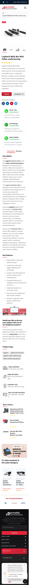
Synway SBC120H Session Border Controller (16, 433)
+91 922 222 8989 (14, 125)
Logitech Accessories (17, 353)
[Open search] (7, 2)
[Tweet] (16, 103)
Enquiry (6, 94)
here (9, 581)
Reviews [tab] (19, 151)
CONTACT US (24, 2)
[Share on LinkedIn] (7, 103)
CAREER (18, 2)
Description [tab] (11, 151)
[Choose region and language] (3, 2)
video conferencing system (11, 359)
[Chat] (25, 581)
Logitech (8, 161)
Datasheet (17, 94)
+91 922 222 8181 (14, 112)
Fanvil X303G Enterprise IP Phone (17, 421)
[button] (25, 8)
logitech (5, 353)
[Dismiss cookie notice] (24, 565)
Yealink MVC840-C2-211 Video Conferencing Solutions (20, 483)
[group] (14, 424)
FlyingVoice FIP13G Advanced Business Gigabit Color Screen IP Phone (17, 411)
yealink (9, 479)
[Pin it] (11, 103)
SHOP (14, 2)
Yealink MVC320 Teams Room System (7, 483)
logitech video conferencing (12, 356)
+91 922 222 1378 (14, 139)
